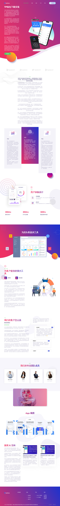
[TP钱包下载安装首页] (7, 3)
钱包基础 (29, 495)
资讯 (45, 3)
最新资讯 (29, 499)
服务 (36, 3)
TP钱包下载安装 (25, 3)
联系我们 (45, 498)
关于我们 (45, 495)
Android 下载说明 (39, 495)
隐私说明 (45, 496)
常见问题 (45, 497)
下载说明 (52, 3)
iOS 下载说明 (39, 497)
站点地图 (50, 504)
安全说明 (29, 497)
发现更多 (7, 53)
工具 (40, 3)
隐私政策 (54, 504)
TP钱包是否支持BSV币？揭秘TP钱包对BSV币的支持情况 (30, 456)
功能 (32, 3)
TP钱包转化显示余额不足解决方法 (47, 456)
